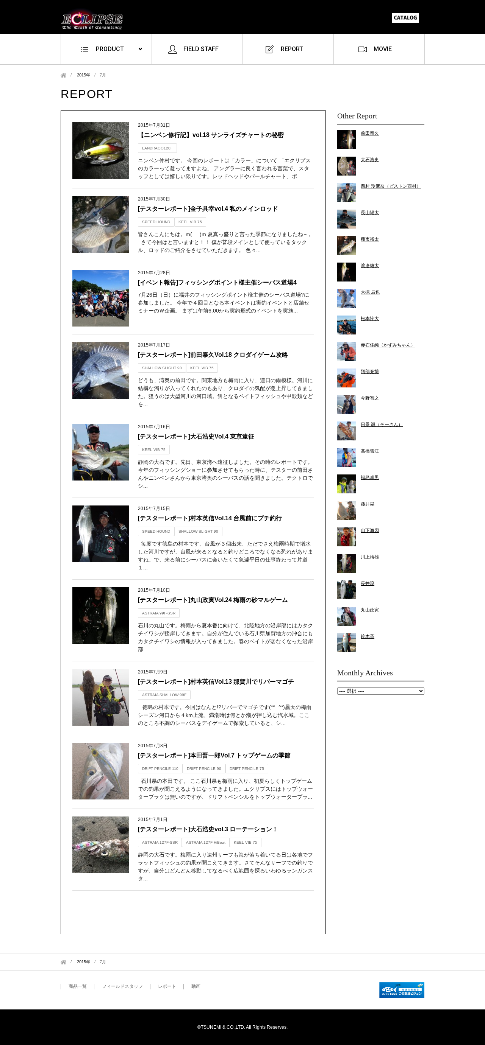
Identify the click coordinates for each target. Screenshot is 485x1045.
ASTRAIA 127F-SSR (160, 842)
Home (63, 75)
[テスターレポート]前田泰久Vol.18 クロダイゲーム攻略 (213, 354)
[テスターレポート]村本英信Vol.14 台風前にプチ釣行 (210, 518)
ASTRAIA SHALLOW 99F (164, 695)
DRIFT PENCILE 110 (160, 769)
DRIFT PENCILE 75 (247, 769)
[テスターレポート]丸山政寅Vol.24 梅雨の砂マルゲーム (213, 600)
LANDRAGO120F (157, 148)
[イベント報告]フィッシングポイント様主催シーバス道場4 (217, 282)
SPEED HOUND (156, 222)
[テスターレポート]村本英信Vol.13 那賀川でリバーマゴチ (216, 681)
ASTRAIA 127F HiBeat (205, 842)
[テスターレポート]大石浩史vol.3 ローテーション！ (208, 829)
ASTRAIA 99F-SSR (158, 613)
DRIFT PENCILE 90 (204, 769)
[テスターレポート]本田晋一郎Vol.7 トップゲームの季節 (214, 755)
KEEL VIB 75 (190, 222)
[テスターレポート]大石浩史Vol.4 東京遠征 (196, 436)
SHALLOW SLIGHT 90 (162, 368)
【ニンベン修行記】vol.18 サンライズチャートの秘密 (211, 135)
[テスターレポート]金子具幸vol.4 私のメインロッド (208, 208)
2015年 (83, 75)
